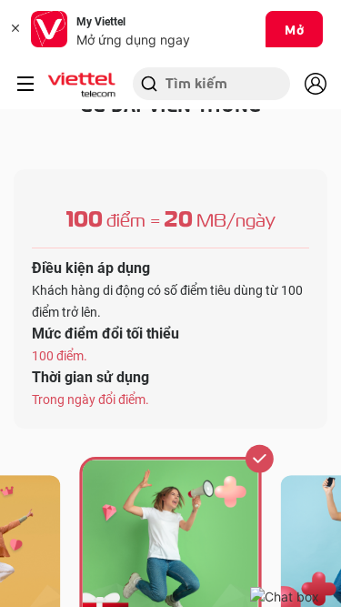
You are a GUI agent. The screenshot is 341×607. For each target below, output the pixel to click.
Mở (294, 29)
